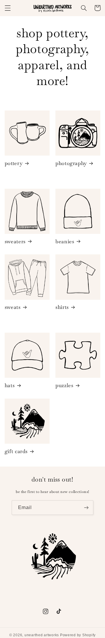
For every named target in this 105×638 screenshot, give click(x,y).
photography (71, 163)
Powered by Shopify (78, 635)
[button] (7, 8)
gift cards (16, 451)
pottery (13, 163)
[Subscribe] (86, 507)
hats (10, 385)
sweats (13, 307)
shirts (62, 307)
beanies (64, 241)
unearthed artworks (41, 635)
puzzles (64, 385)
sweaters (15, 241)
